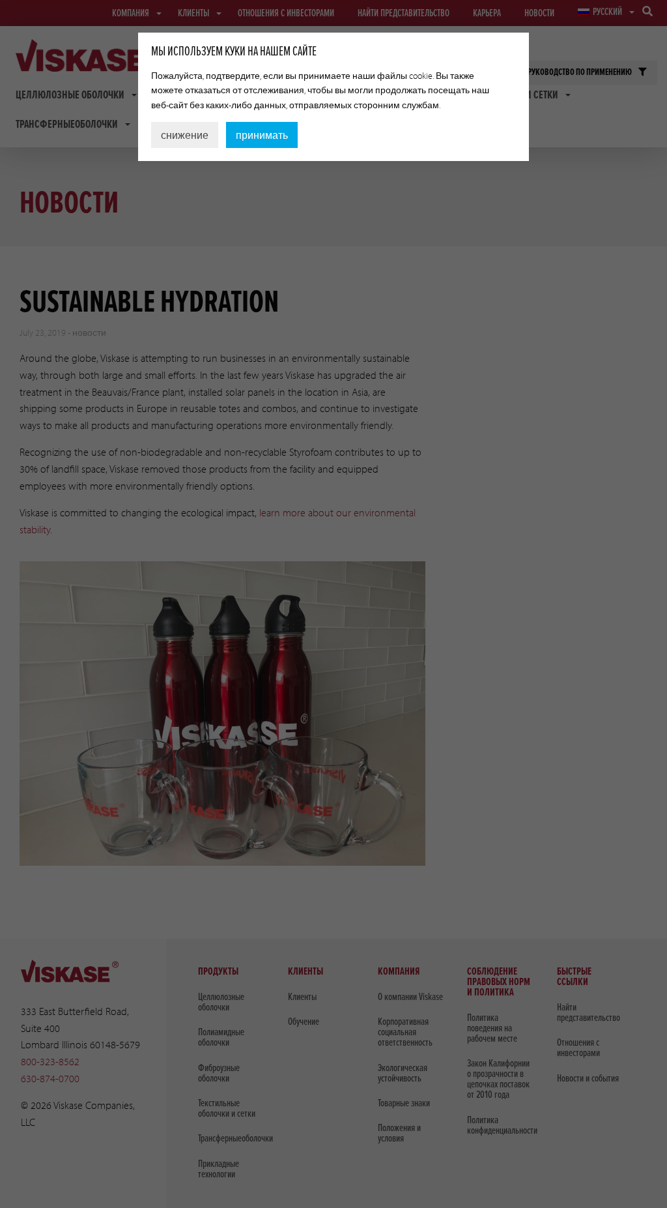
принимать (262, 134)
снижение (184, 134)
